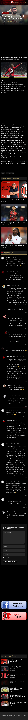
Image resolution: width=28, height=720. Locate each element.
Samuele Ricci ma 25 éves (17, 681)
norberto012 (9, 21)
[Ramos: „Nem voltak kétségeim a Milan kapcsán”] (5, 696)
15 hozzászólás (7, 23)
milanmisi (10, 316)
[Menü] (2, 2)
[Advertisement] (14, 40)
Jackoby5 (10, 385)
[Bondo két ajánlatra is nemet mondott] (14, 235)
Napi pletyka (5, 12)
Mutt (7, 348)
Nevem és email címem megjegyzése (13, 557)
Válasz (24, 267)
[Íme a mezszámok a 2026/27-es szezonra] (5, 675)
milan (3, 173)
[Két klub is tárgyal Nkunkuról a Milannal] (14, 212)
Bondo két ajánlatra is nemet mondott (12, 245)
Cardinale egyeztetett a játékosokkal (12, 200)
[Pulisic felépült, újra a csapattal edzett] (5, 689)
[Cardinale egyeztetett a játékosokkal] (14, 189)
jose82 (7, 271)
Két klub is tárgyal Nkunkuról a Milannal (13, 223)
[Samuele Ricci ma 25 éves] (5, 682)
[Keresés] (26, 2)
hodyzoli (9, 285)
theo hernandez (10, 173)
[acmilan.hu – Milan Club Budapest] (14, 2)
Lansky (9, 396)
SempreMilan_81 (11, 356)
